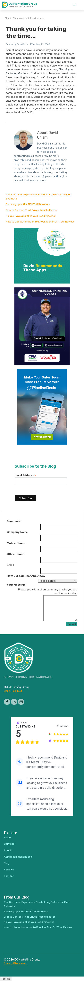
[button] (74, 5)
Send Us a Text (13, 690)
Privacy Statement (15, 963)
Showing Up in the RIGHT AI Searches (28, 204)
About (7, 850)
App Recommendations (18, 856)
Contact (9, 875)
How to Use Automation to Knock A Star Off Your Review (40, 221)
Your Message (16, 584)
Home (7, 837)
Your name (14, 521)
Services (9, 843)
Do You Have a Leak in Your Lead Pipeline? (31, 215)
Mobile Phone (16, 543)
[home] (21, 5)
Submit (71, 624)
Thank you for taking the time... (29, 18)
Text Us (5, 978)
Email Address (25, 475)
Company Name (17, 531)
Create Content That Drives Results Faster (31, 210)
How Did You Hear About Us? (26, 575)
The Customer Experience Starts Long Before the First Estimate (37, 904)
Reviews (9, 869)
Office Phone (15, 554)
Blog (7, 18)
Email (10, 564)
